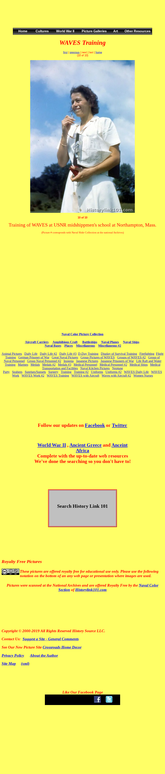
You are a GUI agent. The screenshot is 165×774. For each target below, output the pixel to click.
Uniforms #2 (113, 372)
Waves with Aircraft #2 (116, 375)
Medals (35, 364)
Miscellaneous (85, 345)
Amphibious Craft (65, 342)
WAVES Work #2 (33, 375)
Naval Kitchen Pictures (95, 368)
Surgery (53, 372)
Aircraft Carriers (36, 342)
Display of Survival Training (119, 353)
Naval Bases (53, 345)
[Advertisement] (81, 18)
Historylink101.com (91, 590)
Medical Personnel (85, 364)
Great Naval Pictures (65, 357)
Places (68, 345)
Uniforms (97, 372)
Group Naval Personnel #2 (44, 361)
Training (66, 372)
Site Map (9, 663)
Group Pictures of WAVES (97, 357)
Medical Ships (139, 364)
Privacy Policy (13, 655)
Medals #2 (49, 364)
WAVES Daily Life (136, 372)
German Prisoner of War (33, 357)
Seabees (17, 372)
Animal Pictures (12, 353)
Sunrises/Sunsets (35, 372)
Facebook (95, 425)
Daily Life (30, 353)
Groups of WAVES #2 (131, 357)
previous (75, 52)
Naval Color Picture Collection (82, 334)
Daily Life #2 (48, 353)
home (99, 52)
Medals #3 (64, 364)
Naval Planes (110, 342)
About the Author (44, 655)
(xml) (25, 663)
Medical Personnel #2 (113, 364)
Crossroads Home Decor (62, 647)
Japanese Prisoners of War (117, 361)
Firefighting (146, 353)
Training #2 (81, 372)
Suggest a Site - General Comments (51, 639)
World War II (51, 445)
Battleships (89, 342)
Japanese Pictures (87, 361)
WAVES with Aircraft (85, 375)
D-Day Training (88, 353)
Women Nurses (143, 375)
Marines (23, 364)
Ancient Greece (85, 445)
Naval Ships (131, 342)
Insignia (69, 361)
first (65, 52)
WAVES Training (58, 375)
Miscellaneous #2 (109, 345)
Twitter (119, 425)
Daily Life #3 (67, 353)
